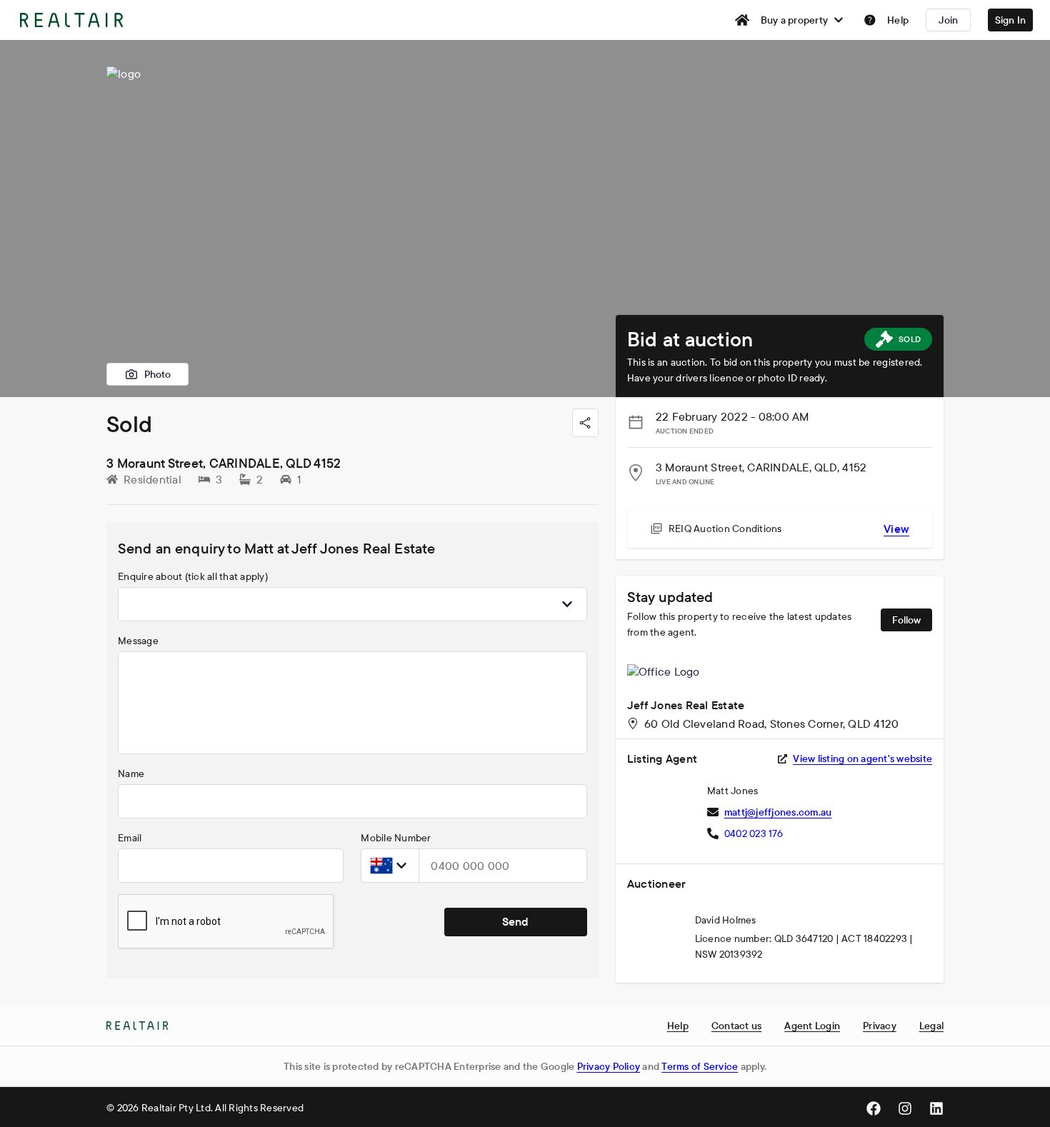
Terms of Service (699, 1066)
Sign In (1010, 20)
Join (949, 20)
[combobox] (352, 604)
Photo (157, 374)
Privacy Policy (609, 1066)
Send (515, 921)
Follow (906, 619)
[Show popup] (567, 604)
